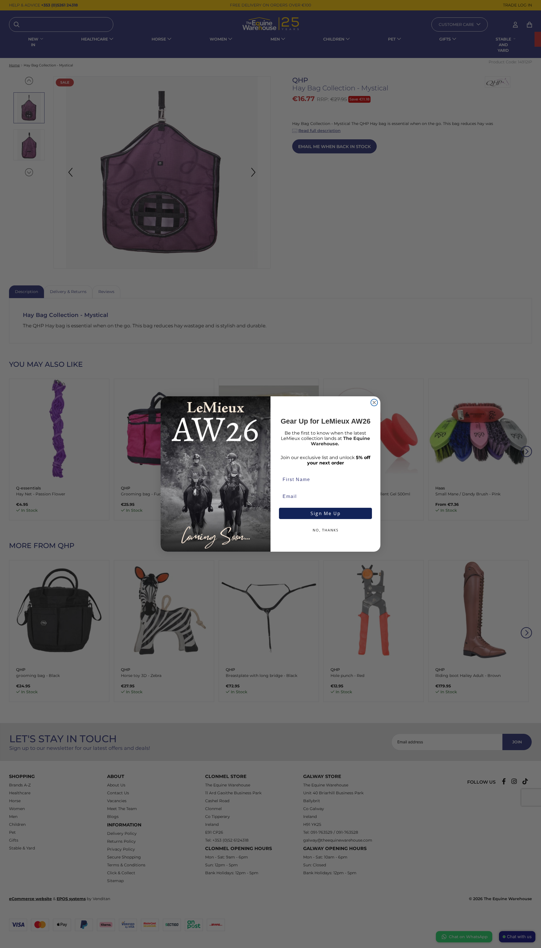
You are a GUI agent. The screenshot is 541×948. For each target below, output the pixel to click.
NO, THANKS (325, 530)
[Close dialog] (374, 402)
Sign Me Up (326, 513)
